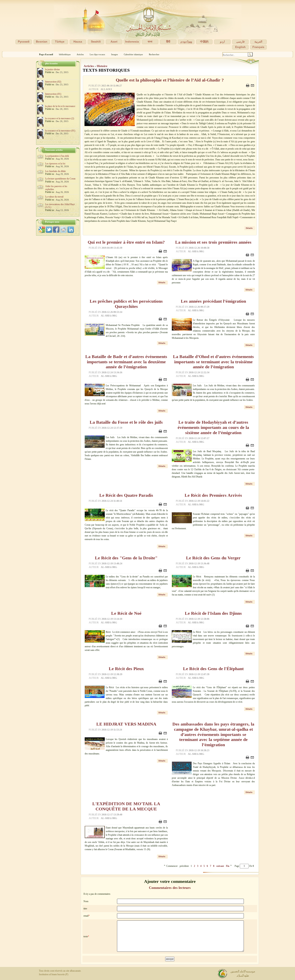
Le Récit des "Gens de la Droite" (126, 558)
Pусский (24, 41)
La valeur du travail (54, 196)
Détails (249, 228)
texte (85, 936)
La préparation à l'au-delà (57, 156)
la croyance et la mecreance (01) (60, 130)
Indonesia (132, 41)
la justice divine (52, 69)
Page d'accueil (46, 54)
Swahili (96, 41)
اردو (222, 41)
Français (258, 47)
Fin (227, 866)
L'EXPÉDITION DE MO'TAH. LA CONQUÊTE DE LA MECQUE (126, 806)
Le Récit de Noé (126, 613)
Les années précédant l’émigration (213, 301)
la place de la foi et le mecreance (60, 106)
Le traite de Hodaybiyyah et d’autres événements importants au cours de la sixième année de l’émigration (213, 427)
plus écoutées (51, 63)
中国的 (204, 41)
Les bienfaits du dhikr (55, 171)
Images (114, 54)
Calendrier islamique (133, 54)
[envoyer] (253, 86)
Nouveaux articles (54, 150)
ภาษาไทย (186, 42)
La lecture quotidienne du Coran (60, 178)
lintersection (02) (53, 81)
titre (85, 908)
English (240, 47)
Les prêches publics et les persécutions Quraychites (126, 304)
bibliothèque (65, 54)
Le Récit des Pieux (126, 668)
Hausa (77, 41)
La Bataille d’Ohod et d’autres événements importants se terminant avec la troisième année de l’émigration (213, 361)
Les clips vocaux (97, 54)
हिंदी (168, 41)
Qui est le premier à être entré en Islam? (126, 242)
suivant (220, 866)
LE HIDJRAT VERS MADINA (126, 724)
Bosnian (41, 41)
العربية (258, 41)
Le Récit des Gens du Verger (213, 558)
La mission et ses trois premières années (213, 242)
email (85, 915)
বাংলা (150, 41)
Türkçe (59, 41)
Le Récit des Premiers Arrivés (213, 495)
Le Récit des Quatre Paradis (126, 495)
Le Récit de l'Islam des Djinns (213, 613)
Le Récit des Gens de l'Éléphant (213, 668)
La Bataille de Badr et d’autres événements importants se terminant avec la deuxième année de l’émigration (126, 361)
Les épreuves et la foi (55, 163)
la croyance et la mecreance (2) (59, 118)
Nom (85, 901)
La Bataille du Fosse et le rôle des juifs (126, 422)
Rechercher (154, 54)
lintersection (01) (53, 94)
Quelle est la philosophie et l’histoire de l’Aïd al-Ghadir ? (170, 80)
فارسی (240, 41)
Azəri (114, 41)
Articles (80, 54)
